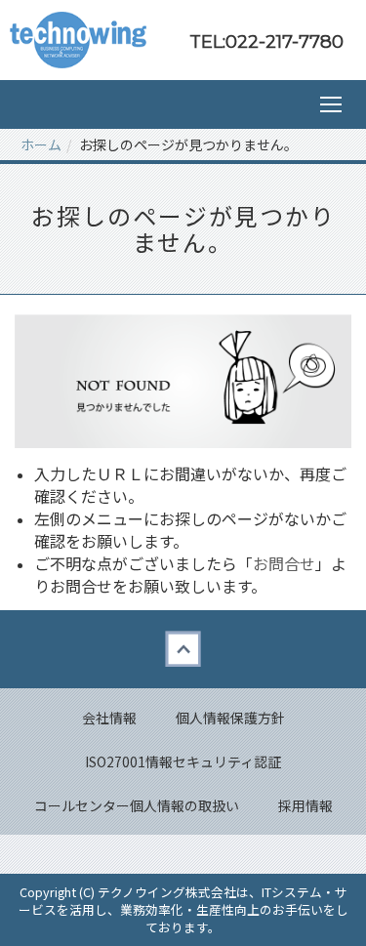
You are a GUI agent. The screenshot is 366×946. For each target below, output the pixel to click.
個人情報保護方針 (230, 717)
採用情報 (305, 805)
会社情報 (109, 717)
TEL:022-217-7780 (266, 41)
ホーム (40, 144)
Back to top (183, 649)
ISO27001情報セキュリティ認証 (183, 761)
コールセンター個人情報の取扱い (136, 805)
